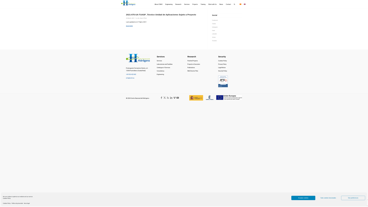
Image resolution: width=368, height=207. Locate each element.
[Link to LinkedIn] (171, 97)
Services (159, 61)
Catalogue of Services (163, 67)
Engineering (160, 74)
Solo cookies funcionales (328, 198)
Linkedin (214, 34)
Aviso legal (27, 203)
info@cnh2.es (130, 78)
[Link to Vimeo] (174, 97)
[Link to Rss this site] (167, 97)
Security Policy (222, 71)
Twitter (214, 23)
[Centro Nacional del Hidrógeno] (128, 3)
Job (138, 18)
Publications (191, 67)
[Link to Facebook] (161, 97)
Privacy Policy (222, 64)
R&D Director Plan (192, 71)
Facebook (215, 20)
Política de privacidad (17, 203)
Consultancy (160, 71)
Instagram (215, 27)
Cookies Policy (7, 198)
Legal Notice (222, 67)
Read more (129, 26)
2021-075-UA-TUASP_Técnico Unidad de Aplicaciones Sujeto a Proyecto (161, 15)
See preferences (353, 198)
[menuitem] (158, 4)
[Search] (234, 4)
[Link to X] (164, 97)
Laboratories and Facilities (164, 64)
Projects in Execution (193, 64)
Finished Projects (192, 61)
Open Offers (143, 18)
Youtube (214, 40)
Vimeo (214, 37)
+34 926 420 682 (131, 74)
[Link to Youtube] (177, 97)
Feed (213, 30)
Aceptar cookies (303, 198)
